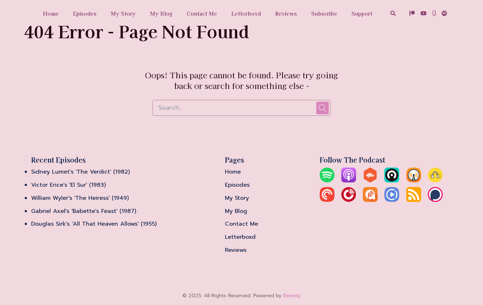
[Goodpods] (435, 180)
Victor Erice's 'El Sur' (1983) (68, 185)
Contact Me (202, 13)
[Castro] (391, 180)
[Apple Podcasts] (348, 180)
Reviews (286, 13)
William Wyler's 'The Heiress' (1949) (80, 198)
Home (51, 13)
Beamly (292, 295)
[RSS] (413, 200)
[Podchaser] (435, 200)
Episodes (85, 13)
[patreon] (412, 14)
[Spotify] (327, 180)
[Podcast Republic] (391, 200)
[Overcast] (413, 180)
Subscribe (324, 13)
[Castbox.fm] (370, 180)
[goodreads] (434, 14)
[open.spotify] (443, 14)
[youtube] (423, 14)
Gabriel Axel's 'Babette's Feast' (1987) (83, 211)
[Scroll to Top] (466, 260)
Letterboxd (246, 13)
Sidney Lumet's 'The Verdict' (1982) (80, 172)
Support (361, 13)
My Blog (161, 13)
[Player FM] (348, 200)
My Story (123, 13)
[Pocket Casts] (327, 200)
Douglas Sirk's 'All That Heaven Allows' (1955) (94, 224)
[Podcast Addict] (370, 200)
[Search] (393, 14)
